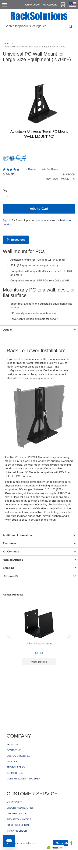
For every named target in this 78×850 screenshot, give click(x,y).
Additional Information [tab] (17, 535)
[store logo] (39, 16)
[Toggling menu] (4, 4)
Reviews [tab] (10, 575)
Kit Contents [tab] (11, 551)
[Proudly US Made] (21, 159)
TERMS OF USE (15, 773)
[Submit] (70, 26)
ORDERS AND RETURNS (20, 808)
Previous (8, 636)
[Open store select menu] (72, 6)
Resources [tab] (10, 543)
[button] (34, 141)
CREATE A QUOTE (16, 813)
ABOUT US (12, 744)
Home (6, 43)
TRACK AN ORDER (17, 831)
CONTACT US (14, 750)
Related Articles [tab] (13, 559)
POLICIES (12, 761)
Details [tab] (7, 329)
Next (69, 636)
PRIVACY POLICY (16, 767)
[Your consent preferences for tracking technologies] (71, 843)
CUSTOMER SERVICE (18, 756)
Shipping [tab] (9, 567)
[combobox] (39, 26)
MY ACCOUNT (14, 802)
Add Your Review (50, 169)
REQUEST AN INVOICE (19, 819)
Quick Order (32, 4)
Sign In (7, 220)
